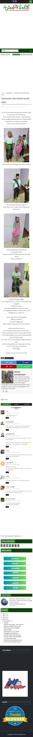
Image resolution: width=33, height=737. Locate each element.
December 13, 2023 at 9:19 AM (13, 464)
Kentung (6, 623)
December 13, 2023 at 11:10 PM (13, 500)
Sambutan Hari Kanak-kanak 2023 (13, 640)
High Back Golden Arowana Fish (12, 626)
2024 (4, 617)
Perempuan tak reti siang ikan (12, 628)
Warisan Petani (10, 499)
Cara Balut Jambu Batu (10, 638)
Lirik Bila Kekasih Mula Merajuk (12, 635)
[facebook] (13, 1)
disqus (16, 404)
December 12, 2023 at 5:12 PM (13, 435)
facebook (26, 404)
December (7, 621)
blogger (6, 404)
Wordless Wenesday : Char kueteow (13, 624)
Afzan (7, 476)
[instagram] (16, 1)
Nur (7, 411)
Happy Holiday (8, 630)
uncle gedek (9, 422)
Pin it (11, 366)
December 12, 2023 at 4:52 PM (13, 423)
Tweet (11, 362)
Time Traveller (10, 487)
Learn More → (13, 605)
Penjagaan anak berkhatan (11, 633)
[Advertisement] (16, 31)
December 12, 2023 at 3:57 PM (13, 413)
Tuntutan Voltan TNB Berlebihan (12, 636)
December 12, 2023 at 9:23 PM (13, 452)
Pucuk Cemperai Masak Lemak (12, 642)
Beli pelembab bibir (21, 54)
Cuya (7, 451)
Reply (7, 417)
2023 (4, 619)
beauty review (11, 54)
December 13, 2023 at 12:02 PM (13, 478)
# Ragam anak (9, 358)
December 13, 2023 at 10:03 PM (13, 488)
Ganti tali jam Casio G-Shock (11, 631)
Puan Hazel (9, 463)
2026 (4, 614)
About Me (5, 595)
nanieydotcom (10, 434)
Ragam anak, (21, 107)
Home (3, 93)
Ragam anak (9, 93)
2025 (4, 616)
